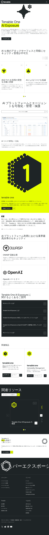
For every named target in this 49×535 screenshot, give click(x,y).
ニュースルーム (4, 508)
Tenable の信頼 (28, 492)
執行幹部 (3, 506)
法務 (21, 520)
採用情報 (27, 512)
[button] (43, 58)
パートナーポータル (5, 485)
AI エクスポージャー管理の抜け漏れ (9, 29)
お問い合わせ (28, 503)
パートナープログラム (5, 487)
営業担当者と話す (29, 508)
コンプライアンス (27, 520)
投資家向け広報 (4, 510)
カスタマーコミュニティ (30, 489)
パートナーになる (4, 480)
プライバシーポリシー (5, 520)
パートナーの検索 (4, 483)
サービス (27, 480)
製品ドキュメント (29, 487)
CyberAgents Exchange (30, 494)
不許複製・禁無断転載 (15, 520)
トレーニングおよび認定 (30, 485)
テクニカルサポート (29, 483)
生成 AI (21, 257)
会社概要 (3, 503)
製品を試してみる (29, 506)
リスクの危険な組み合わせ (30, 145)
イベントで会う (29, 510)
